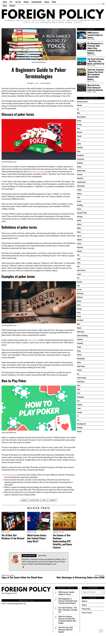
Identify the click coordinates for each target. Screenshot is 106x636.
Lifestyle (79, 282)
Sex (78, 374)
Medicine (80, 297)
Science (79, 370)
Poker (44, 500)
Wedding (79, 427)
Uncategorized (81, 423)
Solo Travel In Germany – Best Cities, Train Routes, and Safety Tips (95, 61)
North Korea (80, 331)
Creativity (80, 163)
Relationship (81, 358)
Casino (42, 83)
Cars (78, 140)
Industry (79, 239)
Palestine (80, 339)
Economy (79, 174)
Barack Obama (81, 117)
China (78, 151)
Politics (79, 354)
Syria (78, 393)
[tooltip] (23, 567)
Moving (79, 308)
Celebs (79, 143)
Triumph (79, 412)
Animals (79, 105)
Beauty (79, 120)
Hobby (79, 228)
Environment (81, 186)
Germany (79, 216)
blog (78, 128)
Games (79, 209)
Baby (78, 113)
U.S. (78, 420)
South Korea (80, 381)
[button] (102, 592)
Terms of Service (87, 612)
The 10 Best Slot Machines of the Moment (13, 537)
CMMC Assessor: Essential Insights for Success (95, 35)
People (79, 347)
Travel (79, 408)
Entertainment (81, 182)
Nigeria (79, 328)
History (79, 224)
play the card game (37, 171)
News (78, 324)
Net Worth (80, 320)
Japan (78, 262)
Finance (79, 193)
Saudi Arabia (81, 366)
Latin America (81, 270)
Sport (78, 385)
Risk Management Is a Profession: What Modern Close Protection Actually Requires (95, 48)
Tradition (79, 404)
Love (78, 285)
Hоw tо (79, 235)
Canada (79, 136)
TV (78, 416)
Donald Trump (81, 170)
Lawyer (79, 274)
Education (80, 178)
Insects (79, 243)
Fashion (79, 189)
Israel (78, 258)
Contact (84, 605)
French (79, 201)
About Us (84, 601)
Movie (79, 305)
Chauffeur (80, 147)
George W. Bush (82, 212)
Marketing (80, 293)
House (79, 232)
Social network (81, 377)
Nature (79, 316)
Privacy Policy (86, 608)
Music (79, 312)
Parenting (80, 343)
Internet (79, 251)
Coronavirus (80, 159)
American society (82, 101)
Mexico (79, 301)
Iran (78, 255)
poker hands (32, 340)
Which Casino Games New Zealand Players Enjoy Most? (36, 538)
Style (78, 389)
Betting (79, 124)
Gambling (48, 83)
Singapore (52, 500)
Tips (78, 400)
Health (79, 220)
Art (78, 109)
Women (79, 431)
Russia (79, 362)
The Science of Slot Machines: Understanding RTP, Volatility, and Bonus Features (62, 541)
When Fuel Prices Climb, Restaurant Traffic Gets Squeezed (95, 87)
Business (79, 132)
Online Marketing (82, 335)
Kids (78, 266)
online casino (35, 500)
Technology (80, 397)
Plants (79, 351)
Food (78, 197)
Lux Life (79, 289)
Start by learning (11, 475)
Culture (79, 166)
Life (78, 278)
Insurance (80, 247)
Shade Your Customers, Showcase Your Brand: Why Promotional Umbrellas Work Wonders (95, 74)
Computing (80, 155)
